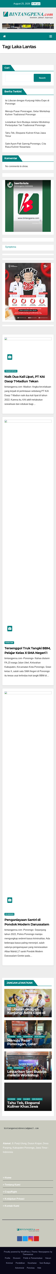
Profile (7, 1258)
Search (42, 78)
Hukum (48, 1258)
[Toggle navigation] (51, 36)
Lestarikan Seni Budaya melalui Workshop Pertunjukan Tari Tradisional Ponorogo (27, 1077)
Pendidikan (27, 1036)
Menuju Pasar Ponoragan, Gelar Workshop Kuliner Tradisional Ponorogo (25, 1045)
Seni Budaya (39, 1036)
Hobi (19, 1036)
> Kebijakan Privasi (13, 1199)
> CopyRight (10, 1192)
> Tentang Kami (11, 1184)
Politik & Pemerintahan (32, 1258)
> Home (7, 1177)
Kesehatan (32, 1263)
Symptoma (10, 247)
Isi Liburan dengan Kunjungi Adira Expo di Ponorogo (26, 1012)
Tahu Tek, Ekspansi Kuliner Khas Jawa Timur (23, 1106)
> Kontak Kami (11, 1206)
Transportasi (11, 371)
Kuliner (26, 1099)
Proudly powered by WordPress (17, 1252)
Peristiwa (9, 642)
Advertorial (19, 1268)
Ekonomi (11, 1005)
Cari (6, 67)
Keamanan (9, 914)
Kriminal (9, 1263)
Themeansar (28, 1254)
